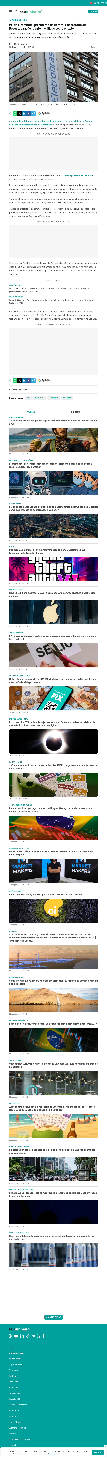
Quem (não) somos (17, 1427)
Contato (12, 1433)
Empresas (53, 398)
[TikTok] (27, 1336)
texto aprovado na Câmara (78, 175)
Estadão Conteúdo (18, 44)
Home (11, 1347)
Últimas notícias (16, 1353)
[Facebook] (43, 1336)
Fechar (97, 1452)
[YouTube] (16, 1336)
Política (67, 398)
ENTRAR (93, 11)
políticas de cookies (54, 1454)
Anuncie (12, 1416)
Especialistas (15, 1393)
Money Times (15, 1422)
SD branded (14, 1410)
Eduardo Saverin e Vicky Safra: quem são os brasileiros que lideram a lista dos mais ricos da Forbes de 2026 (52, 301)
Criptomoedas (15, 1364)
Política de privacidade (19, 1439)
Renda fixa (13, 1387)
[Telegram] (33, 1336)
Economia (39, 398)
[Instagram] (10, 1336)
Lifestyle (13, 1445)
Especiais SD (14, 1399)
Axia (28, 398)
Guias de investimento (19, 1404)
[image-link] (53, 440)
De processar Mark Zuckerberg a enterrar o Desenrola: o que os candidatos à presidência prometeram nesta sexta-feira (50, 290)
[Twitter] (39, 1336)
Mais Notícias (53, 1317)
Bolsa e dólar (15, 1358)
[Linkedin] (22, 1336)
